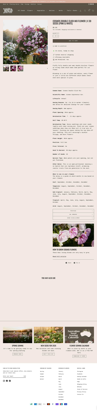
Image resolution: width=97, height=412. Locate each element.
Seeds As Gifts (81, 379)
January (61, 371)
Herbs (61, 10)
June (60, 384)
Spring (42, 371)
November (61, 397)
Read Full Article (59, 256)
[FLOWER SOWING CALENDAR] (79, 335)
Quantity (56, 33)
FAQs (22, 4)
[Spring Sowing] (17, 335)
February (61, 374)
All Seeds (21, 10)
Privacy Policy (81, 391)
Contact (39, 4)
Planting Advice (14, 4)
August (60, 389)
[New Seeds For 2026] (48, 335)
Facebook (79, 374)
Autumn (42, 376)
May (59, 381)
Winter (42, 379)
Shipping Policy (82, 384)
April (60, 379)
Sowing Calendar (82, 376)
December (61, 399)
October (61, 394)
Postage (27, 4)
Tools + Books (72, 10)
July (60, 386)
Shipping (64, 29)
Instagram (80, 371)
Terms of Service (82, 389)
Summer (42, 374)
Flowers (30, 10)
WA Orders (73, 214)
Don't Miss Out (48, 354)
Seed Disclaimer (73, 218)
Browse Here (18, 354)
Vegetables (41, 10)
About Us (5, 4)
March (60, 376)
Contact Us (80, 394)
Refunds (79, 386)
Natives (52, 10)
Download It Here (79, 356)
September (61, 391)
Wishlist (33, 4)
